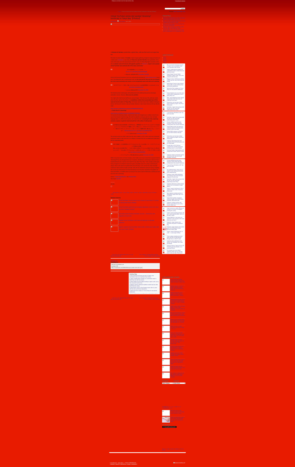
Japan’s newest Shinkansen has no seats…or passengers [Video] (175, 232)
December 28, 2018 (144, 74)
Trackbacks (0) (114, 260)
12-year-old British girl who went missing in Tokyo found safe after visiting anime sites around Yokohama (175, 123)
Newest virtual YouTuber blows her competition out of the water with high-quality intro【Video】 (177, 321)
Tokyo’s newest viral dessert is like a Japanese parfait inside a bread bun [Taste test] (175, 190)
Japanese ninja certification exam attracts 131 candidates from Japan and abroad (175, 242)
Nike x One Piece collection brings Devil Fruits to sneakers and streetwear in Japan (174, 21)
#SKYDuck (127, 130)
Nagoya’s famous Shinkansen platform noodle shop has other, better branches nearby (173, 27)
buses (121, 192)
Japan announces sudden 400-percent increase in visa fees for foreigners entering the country (175, 209)
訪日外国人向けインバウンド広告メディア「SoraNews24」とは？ (171, 407)
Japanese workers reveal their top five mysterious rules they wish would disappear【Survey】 (175, 156)
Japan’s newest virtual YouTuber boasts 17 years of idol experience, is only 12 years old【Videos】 (177, 308)
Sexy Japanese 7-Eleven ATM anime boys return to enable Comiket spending (149, 255)
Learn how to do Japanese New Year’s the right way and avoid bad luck (122, 255)
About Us (164, 449)
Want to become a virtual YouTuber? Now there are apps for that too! (177, 327)
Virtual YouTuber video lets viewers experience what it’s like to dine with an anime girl (177, 368)
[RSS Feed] (174, 0)
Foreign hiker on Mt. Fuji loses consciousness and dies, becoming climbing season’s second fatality (175, 147)
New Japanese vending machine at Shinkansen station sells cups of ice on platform (175, 194)
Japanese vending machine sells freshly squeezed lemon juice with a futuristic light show (175, 204)
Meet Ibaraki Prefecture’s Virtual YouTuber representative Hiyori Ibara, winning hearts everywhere (177, 314)
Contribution (177, 449)
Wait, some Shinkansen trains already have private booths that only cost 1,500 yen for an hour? (175, 99)
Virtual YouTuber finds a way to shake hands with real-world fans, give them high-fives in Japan (177, 361)
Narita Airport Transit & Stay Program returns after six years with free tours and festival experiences (143, 288)
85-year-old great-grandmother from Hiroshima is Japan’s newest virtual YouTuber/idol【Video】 (177, 348)
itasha (131, 192)
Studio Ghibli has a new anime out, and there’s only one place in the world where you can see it (175, 219)
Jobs (184, 11)
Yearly (164, 62)
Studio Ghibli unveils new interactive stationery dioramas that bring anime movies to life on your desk (175, 128)
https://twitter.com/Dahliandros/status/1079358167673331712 (127, 108)
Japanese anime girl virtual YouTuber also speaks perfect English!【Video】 (177, 354)
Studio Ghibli (179, 11)
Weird (175, 11)
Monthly (165, 60)
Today (164, 57)
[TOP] (116, 11)
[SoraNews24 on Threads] (169, 0)
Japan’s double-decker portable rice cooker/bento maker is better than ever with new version (142, 279)
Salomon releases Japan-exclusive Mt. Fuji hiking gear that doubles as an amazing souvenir (175, 247)
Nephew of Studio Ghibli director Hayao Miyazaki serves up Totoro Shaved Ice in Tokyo (174, 18)
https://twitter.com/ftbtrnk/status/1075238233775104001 (125, 113)
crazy (124, 192)
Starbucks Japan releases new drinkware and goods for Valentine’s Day (175, 223)
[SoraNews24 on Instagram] (168, 0)
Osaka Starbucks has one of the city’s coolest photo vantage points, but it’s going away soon (173, 30)
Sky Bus (118, 178)
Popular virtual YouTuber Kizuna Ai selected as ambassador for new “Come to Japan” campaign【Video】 (177, 301)
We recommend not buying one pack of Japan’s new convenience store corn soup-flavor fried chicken (141, 276)
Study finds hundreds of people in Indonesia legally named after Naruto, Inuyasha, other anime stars (175, 199)
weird (112, 194)
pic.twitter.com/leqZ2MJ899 (138, 152)
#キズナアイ (129, 71)
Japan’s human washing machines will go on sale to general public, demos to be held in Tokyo (175, 214)
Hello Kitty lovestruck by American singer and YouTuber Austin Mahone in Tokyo (177, 412)
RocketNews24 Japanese (180, 0)
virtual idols (145, 192)
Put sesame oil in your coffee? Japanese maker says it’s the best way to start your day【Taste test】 (175, 252)
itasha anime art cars (150, 77)
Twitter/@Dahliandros (121, 176)
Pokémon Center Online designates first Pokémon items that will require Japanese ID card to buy (175, 176)
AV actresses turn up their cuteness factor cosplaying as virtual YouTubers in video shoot (177, 281)
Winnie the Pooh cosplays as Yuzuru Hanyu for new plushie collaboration (173, 24)
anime (117, 192)
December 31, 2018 (143, 90)
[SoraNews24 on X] (171, 0)
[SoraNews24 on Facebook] (166, 0)
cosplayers (120, 59)
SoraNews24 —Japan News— (126, 6)
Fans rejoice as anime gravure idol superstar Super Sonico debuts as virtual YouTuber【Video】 (177, 375)
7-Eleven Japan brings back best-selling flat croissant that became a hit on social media (175, 142)
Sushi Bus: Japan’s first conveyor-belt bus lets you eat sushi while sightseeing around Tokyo (175, 108)
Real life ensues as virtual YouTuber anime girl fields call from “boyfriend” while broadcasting (177, 341)
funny (128, 192)
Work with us (123, 464)
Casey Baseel (114, 21)
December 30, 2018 (142, 133)
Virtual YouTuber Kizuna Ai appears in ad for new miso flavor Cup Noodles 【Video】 (177, 294)
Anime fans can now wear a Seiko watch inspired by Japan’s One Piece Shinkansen (175, 104)
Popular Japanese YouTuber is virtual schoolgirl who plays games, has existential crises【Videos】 (177, 288)
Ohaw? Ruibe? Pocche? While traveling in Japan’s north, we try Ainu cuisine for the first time (175, 75)
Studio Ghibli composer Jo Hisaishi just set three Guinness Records (175, 132)
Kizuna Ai (144, 63)
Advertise (112, 464)
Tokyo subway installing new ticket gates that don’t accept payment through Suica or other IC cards (174, 237)
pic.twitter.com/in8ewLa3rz (136, 87)
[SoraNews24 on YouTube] (172, 0)
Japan (114, 192)
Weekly (165, 59)
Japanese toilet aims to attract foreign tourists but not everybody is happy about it (175, 185)
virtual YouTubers (152, 192)
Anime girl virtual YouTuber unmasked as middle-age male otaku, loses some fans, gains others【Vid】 (177, 334)
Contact (172, 449)
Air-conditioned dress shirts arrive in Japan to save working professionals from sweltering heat (175, 171)
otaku (140, 192)
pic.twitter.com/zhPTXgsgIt (140, 71)
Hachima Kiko (132, 176)
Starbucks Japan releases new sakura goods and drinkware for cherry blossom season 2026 (175, 228)
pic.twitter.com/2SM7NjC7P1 (144, 130)
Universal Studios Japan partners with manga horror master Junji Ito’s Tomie (175, 151)
